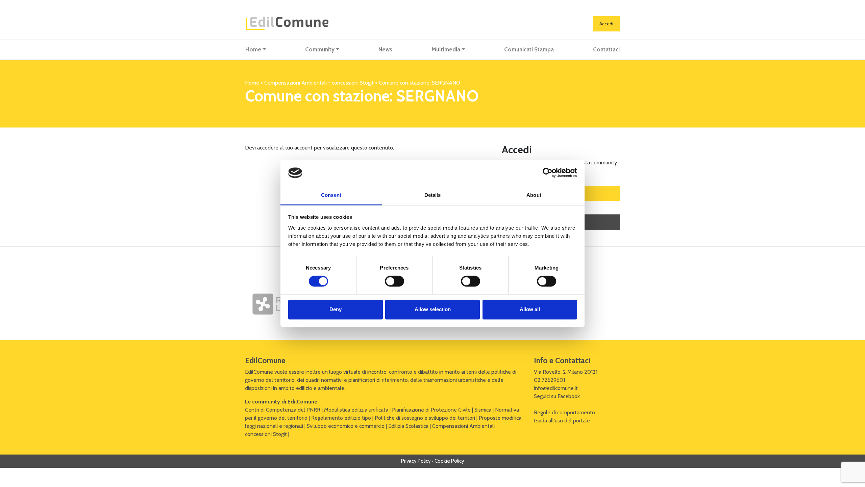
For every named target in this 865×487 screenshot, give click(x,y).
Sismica (482, 410)
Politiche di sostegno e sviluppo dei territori (425, 418)
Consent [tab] (331, 195)
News (385, 49)
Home (253, 49)
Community (320, 49)
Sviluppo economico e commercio (346, 426)
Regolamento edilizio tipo (341, 418)
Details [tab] (432, 195)
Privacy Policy (416, 461)
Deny (335, 309)
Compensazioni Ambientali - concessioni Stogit (319, 82)
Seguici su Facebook (557, 396)
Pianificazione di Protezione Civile (431, 410)
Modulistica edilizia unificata (356, 410)
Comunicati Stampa (529, 49)
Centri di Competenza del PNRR (282, 410)
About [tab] (533, 195)
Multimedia (445, 49)
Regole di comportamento (564, 412)
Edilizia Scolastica (408, 426)
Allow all (530, 309)
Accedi (606, 24)
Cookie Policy (449, 461)
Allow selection (433, 309)
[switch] (394, 281)
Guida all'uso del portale (562, 420)
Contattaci (606, 49)
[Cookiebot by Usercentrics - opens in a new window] (547, 173)
